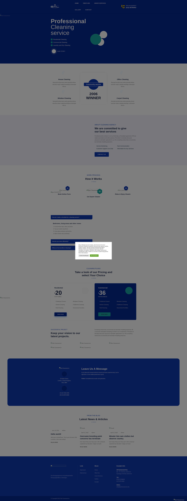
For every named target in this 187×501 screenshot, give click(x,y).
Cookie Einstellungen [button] (83, 255)
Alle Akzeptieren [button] (94, 255)
